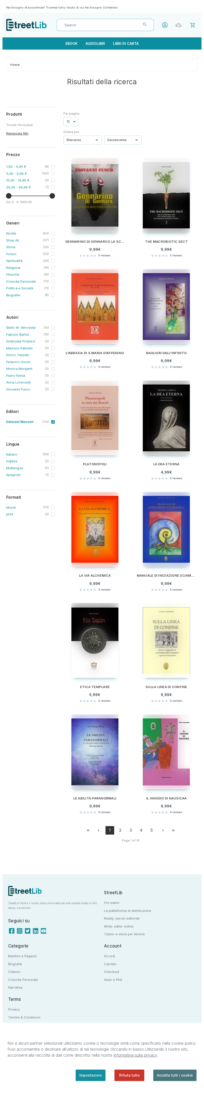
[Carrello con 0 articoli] (193, 25)
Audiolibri (95, 43)
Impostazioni (90, 1075)
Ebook (71, 43)
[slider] (8, 196)
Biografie (15, 964)
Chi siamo (111, 903)
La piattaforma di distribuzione (127, 911)
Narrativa (15, 987)
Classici (14, 972)
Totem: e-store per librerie (124, 934)
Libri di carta (126, 43)
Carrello (110, 964)
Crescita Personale (23, 980)
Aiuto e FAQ (113, 980)
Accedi (166, 25)
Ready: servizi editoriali (122, 918)
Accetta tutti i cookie (175, 1075)
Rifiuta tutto (129, 1075)
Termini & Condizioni (24, 1017)
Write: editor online (118, 926)
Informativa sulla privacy (135, 1055)
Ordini (179, 25)
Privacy (14, 1009)
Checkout (111, 972)
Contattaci (110, 7)
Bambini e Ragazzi (22, 956)
